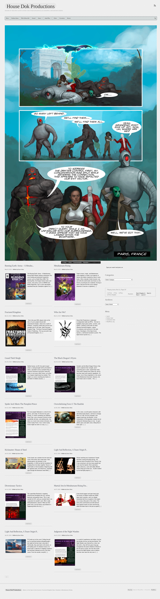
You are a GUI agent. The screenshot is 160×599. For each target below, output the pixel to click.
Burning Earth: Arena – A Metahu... (19, 265)
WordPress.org (110, 321)
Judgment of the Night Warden (66, 531)
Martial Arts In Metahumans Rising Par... (70, 485)
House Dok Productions (31, 6)
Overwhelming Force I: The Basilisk (69, 404)
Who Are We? (60, 312)
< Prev (115, 293)
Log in (108, 316)
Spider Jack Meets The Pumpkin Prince (21, 404)
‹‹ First (64, 262)
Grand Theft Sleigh (12, 358)
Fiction (55, 18)
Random (85, 262)
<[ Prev (121, 293)
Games (39, 18)
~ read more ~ (28, 303)
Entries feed (109, 318)
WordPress (153, 590)
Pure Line (130, 590)
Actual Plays (47, 18)
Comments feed (110, 320)
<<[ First (109, 293)
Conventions (62, 18)
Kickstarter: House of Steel (16, 450)
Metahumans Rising (62, 265)
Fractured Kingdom (13, 312)
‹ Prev (70, 262)
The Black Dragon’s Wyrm (65, 358)
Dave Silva (21, 269)
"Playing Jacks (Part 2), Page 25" (116, 289)
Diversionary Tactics (13, 485)
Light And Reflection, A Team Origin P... (70, 450)
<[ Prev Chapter (111, 294)
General (33, 18)
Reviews (69, 18)
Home (7, 18)
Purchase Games (15, 18)
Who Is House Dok (25, 18)
